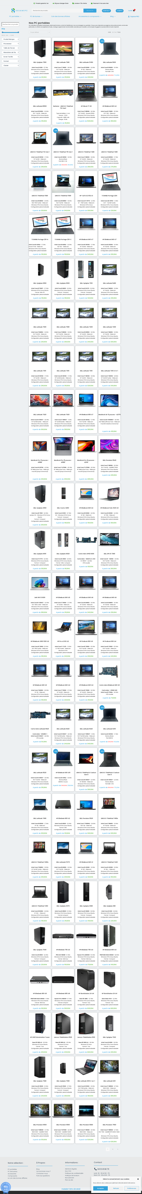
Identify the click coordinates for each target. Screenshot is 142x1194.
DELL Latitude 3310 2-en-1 (86, 1081)
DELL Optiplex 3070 (63, 906)
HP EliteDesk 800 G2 (63, 818)
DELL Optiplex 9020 (63, 554)
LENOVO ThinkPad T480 (86, 152)
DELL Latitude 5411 (109, 1081)
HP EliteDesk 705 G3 (63, 950)
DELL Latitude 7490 (39, 818)
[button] (138, 1179)
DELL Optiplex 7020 (109, 1037)
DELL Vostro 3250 (63, 508)
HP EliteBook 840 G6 (86, 597)
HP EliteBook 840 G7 (86, 239)
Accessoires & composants (89, 16)
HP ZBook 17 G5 (86, 106)
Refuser (116, 1188)
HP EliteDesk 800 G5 (40, 993)
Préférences (131, 1188)
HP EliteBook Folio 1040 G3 (109, 508)
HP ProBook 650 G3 (86, 641)
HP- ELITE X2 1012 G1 (86, 196)
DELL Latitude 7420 (39, 415)
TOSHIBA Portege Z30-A (40, 239)
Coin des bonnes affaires (60, 16)
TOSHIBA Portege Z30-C (63, 239)
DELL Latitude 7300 (40, 327)
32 (113, 32)
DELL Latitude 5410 (109, 729)
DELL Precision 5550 (40, 1125)
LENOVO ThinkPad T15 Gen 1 (63, 152)
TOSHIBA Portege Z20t (109, 196)
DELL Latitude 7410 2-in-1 (109, 371)
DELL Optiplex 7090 (63, 1081)
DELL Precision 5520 (86, 818)
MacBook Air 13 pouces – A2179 (109, 415)
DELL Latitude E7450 (86, 62)
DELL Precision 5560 (86, 1125)
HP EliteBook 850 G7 (86, 415)
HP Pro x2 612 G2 (63, 641)
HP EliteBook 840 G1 (86, 862)
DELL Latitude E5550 (40, 106)
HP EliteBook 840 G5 (63, 597)
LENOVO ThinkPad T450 (40, 906)
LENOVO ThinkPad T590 (63, 196)
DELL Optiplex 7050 (39, 62)
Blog (112, 16)
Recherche (90, 10)
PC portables (14, 16)
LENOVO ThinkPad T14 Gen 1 (39, 152)
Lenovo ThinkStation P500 (63, 1037)
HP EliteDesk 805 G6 (63, 993)
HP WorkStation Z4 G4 (86, 993)
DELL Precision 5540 (109, 460)
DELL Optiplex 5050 (39, 283)
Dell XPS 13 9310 (40, 597)
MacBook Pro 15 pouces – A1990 (63, 461)
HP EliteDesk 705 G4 (86, 950)
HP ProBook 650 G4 (109, 641)
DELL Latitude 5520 (40, 773)
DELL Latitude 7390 (63, 327)
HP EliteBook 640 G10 (63, 773)
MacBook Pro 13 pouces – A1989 (40, 461)
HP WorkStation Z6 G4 (109, 993)
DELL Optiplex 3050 (39, 508)
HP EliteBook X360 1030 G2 (40, 641)
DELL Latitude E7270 (63, 862)
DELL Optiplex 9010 (40, 554)
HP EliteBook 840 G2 (86, 508)
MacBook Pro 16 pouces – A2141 (86, 461)
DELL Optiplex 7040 (39, 950)
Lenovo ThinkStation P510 (86, 1037)
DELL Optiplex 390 (109, 906)
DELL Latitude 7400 (86, 327)
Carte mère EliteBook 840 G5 (109, 685)
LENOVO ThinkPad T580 (40, 196)
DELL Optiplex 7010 (86, 283)
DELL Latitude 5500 (109, 62)
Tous (118, 32)
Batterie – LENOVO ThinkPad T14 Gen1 (63, 107)
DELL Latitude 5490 (109, 283)
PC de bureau (35, 16)
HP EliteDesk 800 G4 (109, 950)
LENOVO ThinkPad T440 (109, 862)
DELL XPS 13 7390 (109, 554)
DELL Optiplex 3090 (86, 906)
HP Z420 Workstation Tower (40, 1037)
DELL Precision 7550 (109, 1125)
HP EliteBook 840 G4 (63, 685)
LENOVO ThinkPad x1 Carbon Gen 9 (86, 774)
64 (115, 32)
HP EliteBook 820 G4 (109, 106)
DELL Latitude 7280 (63, 62)
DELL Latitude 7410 (40, 371)
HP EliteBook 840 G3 (40, 685)
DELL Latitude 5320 (63, 729)
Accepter (100, 1188)
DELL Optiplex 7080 (39, 1081)
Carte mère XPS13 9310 (86, 554)
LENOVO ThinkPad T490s (109, 818)
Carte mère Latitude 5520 (40, 729)
